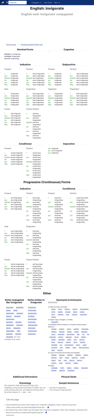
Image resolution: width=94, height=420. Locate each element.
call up (69, 329)
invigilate (31, 316)
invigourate (32, 310)
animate (53, 329)
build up (67, 309)
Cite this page (11, 44)
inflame (83, 337)
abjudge (18, 322)
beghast (61, 355)
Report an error (10, 415)
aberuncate (10, 319)
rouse (75, 342)
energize (78, 355)
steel (67, 314)
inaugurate (31, 334)
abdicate (20, 313)
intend (75, 312)
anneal (53, 309)
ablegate (9, 334)
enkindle (61, 331)
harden (60, 312)
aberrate (17, 316)
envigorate (32, 307)
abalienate (19, 307)
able (18, 331)
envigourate (32, 313)
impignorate (32, 331)
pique (53, 342)
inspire (83, 357)
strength (74, 314)
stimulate (54, 345)
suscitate (54, 347)
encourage (85, 329)
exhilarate (61, 334)
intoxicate (61, 339)
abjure (8, 328)
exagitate (84, 331)
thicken (53, 317)
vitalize (67, 347)
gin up (76, 337)
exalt (60, 357)
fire (83, 334)
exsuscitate (70, 334)
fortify (53, 312)
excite (53, 334)
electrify (76, 329)
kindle (69, 339)
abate (15, 310)
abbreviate (10, 313)
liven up (81, 339)
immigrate (31, 328)
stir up (78, 345)
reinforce (62, 370)
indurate (67, 312)
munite (82, 312)
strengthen (83, 314)
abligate (18, 334)
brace (60, 309)
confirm (75, 309)
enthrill (76, 331)
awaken (61, 329)
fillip (78, 334)
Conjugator (35, 2)
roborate (60, 314)
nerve (53, 314)
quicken (68, 342)
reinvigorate (32, 319)
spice (60, 363)
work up (60, 350)
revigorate (31, 322)
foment (60, 337)
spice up (68, 363)
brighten (69, 355)
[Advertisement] (47, 29)
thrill (61, 347)
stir (61, 345)
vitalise (76, 363)
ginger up (75, 357)
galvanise (69, 337)
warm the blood (84, 347)
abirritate (9, 322)
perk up (79, 360)
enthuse (53, 357)
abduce (8, 316)
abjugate (20, 325)
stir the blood (69, 345)
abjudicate (9, 325)
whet (53, 350)
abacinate (9, 307)
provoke (60, 342)
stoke (84, 345)
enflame (53, 331)
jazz (59, 360)
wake (74, 347)
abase (8, 310)
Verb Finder (48, 2)
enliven (69, 331)
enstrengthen (84, 309)
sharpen (82, 342)
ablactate (17, 328)
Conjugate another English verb (32, 44)
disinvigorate (32, 325)
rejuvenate (84, 368)
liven (75, 339)
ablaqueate (10, 331)
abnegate (9, 337)
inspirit (53, 339)
